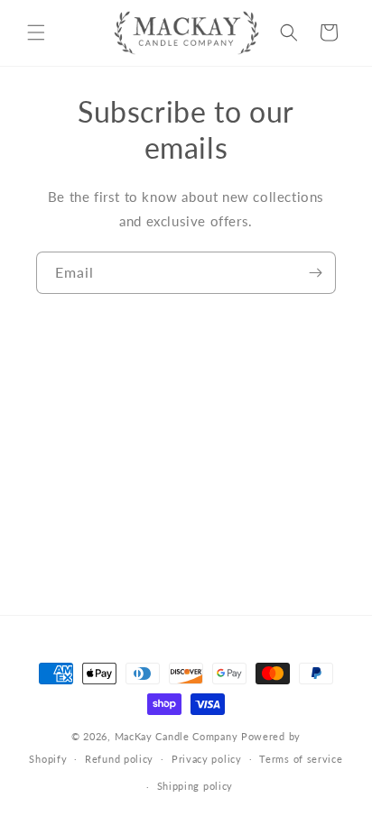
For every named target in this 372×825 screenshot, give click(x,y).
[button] (36, 32)
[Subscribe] (315, 273)
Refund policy (119, 759)
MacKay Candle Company (176, 736)
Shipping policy (195, 786)
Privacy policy (207, 759)
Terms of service (300, 759)
